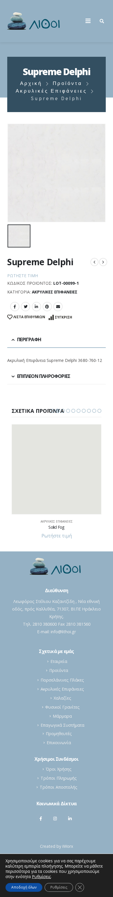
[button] (52, 410)
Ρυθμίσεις (58, 887)
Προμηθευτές (59, 733)
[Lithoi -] (35, 21)
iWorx (67, 846)
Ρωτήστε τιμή (22, 275)
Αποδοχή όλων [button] (24, 887)
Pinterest (47, 306)
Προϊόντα (58, 670)
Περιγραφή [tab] (29, 339)
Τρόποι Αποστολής (58, 787)
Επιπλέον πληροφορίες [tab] (43, 376)
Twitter (25, 306)
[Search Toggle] (102, 21)
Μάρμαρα (62, 716)
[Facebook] (40, 818)
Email (58, 306)
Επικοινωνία (59, 742)
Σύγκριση (63, 317)
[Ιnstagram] (55, 818)
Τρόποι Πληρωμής (59, 778)
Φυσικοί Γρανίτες (62, 707)
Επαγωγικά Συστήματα (62, 725)
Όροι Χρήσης (59, 769)
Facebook (14, 306)
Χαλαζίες (62, 698)
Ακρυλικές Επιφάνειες (54, 292)
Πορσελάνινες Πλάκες (62, 680)
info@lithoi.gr (63, 631)
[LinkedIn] (69, 818)
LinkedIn (36, 306)
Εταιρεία (58, 661)
